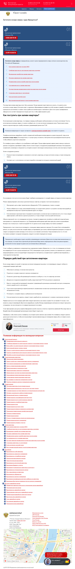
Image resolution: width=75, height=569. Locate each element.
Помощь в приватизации (13, 414)
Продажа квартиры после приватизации (18, 386)
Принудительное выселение (14, 461)
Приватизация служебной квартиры (16, 402)
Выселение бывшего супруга (14, 465)
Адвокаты (24, 9)
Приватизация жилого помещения (16, 420)
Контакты (39, 9)
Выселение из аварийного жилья (15, 490)
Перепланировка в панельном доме (16, 368)
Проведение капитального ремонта (16, 341)
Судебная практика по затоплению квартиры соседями (24, 70)
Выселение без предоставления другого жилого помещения (23, 481)
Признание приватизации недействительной (19, 411)
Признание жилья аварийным (14, 504)
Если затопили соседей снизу (17, 97)
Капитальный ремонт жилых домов (16, 348)
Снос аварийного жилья (13, 499)
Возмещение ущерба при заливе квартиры (21, 74)
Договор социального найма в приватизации (19, 393)
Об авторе (61, 330)
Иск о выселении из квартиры (15, 472)
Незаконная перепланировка (14, 359)
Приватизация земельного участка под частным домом (22, 388)
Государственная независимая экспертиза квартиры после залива (27, 89)
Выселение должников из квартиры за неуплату (20, 468)
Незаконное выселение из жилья (15, 458)
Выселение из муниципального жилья (17, 470)
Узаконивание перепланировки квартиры (18, 375)
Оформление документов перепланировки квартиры (21, 373)
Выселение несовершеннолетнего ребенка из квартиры (22, 479)
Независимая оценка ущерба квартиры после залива (24, 82)
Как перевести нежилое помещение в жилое (19, 380)
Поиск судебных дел (49, 9)
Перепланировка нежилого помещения (17, 371)
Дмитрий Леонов (20, 326)
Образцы (31, 9)
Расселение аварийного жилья (15, 501)
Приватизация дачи (12, 404)
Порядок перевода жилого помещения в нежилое (20, 382)
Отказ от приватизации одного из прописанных (20, 418)
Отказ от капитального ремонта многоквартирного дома (23, 350)
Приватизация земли (12, 416)
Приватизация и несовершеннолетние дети (19, 398)
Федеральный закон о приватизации (17, 395)
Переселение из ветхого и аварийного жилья (19, 492)
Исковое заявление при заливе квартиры (20, 78)
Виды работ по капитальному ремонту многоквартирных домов (25, 346)
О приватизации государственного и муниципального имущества (25, 391)
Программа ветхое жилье (13, 488)
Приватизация (9, 384)
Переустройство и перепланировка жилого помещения (22, 361)
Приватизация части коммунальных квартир (19, 400)
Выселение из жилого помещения (16, 477)
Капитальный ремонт (11, 339)
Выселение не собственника (14, 452)
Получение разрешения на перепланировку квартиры (22, 364)
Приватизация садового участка (15, 423)
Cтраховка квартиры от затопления (19, 93)
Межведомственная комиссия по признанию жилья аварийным (24, 485)
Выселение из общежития (13, 474)
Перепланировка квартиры (13, 357)
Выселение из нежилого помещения (16, 454)
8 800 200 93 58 (21, 521)
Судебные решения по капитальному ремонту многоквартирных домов (27, 344)
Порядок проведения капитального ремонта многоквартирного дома (26, 353)
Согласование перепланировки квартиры (18, 377)
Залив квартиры (9, 425)
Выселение (8, 450)
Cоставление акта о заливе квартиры (19, 85)
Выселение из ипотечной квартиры (16, 463)
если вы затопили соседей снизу (41, 131)
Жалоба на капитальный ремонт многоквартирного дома (23, 355)
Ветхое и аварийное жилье (12, 484)
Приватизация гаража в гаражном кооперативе (20, 409)
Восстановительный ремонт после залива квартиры (24, 100)
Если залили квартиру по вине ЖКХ (19, 67)
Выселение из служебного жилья (15, 456)
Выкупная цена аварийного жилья (16, 497)
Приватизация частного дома (15, 407)
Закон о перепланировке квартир (16, 366)
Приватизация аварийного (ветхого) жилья (18, 495)
